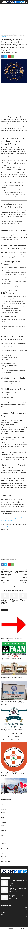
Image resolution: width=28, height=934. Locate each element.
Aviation (2, 801)
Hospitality (3, 825)
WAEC (2, 864)
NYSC (2, 851)
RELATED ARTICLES (8, 590)
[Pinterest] (9, 56)
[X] (5, 56)
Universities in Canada (5, 861)
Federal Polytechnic (8, 559)
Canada (2, 807)
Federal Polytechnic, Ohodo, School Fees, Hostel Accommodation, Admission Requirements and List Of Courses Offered (12, 703)
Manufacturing (4, 843)
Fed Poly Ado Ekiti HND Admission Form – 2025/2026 (12, 733)
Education (6, 34)
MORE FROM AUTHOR (19, 590)
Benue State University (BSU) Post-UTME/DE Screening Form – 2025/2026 (4, 601)
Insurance (3, 827)
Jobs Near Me (4, 840)
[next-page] (15, 605)
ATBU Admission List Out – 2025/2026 (23, 600)
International (3, 830)
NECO (2, 845)
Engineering (3, 817)
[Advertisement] (14, 18)
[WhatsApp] (12, 56)
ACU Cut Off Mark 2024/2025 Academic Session (11, 739)
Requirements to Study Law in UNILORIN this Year (12, 736)
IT (1, 833)
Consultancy (3, 809)
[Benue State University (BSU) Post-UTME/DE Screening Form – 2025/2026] (5, 596)
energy (2, 814)
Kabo (14, 559)
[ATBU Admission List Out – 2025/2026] (23, 596)
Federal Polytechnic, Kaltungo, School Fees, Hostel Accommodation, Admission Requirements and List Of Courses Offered (14, 518)
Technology (3, 858)
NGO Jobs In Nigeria (5, 848)
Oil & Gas (3, 853)
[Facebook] (2, 56)
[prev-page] (13, 605)
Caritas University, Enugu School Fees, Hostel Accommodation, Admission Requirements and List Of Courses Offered (12, 774)
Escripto (3, 52)
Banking (2, 804)
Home (2, 34)
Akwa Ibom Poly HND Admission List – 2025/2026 (14, 600)
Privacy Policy (10, 928)
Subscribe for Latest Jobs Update (14, 930)
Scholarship (3, 856)
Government (3, 822)
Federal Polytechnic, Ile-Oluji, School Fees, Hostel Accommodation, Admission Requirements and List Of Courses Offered (21, 576)
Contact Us (22, 928)
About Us (16, 928)
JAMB (2, 835)
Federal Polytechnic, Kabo (8, 526)
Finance (2, 820)
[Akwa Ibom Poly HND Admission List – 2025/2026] (14, 596)
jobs (2, 838)
